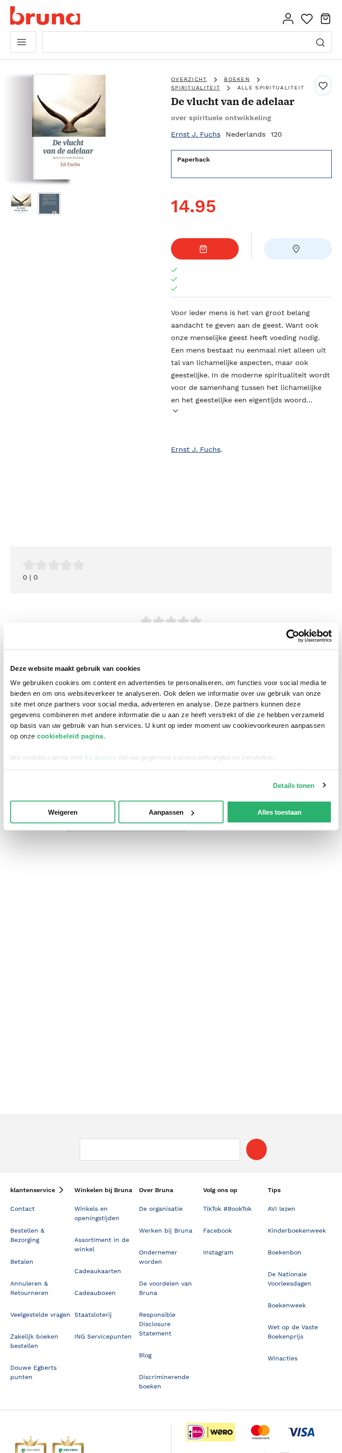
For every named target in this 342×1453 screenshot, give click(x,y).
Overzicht (189, 79)
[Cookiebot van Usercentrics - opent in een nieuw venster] (293, 636)
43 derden (100, 757)
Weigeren (62, 812)
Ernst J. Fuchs (195, 134)
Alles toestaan (279, 812)
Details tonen (293, 785)
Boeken (237, 79)
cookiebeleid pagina (70, 735)
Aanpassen (166, 812)
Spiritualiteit (195, 88)
